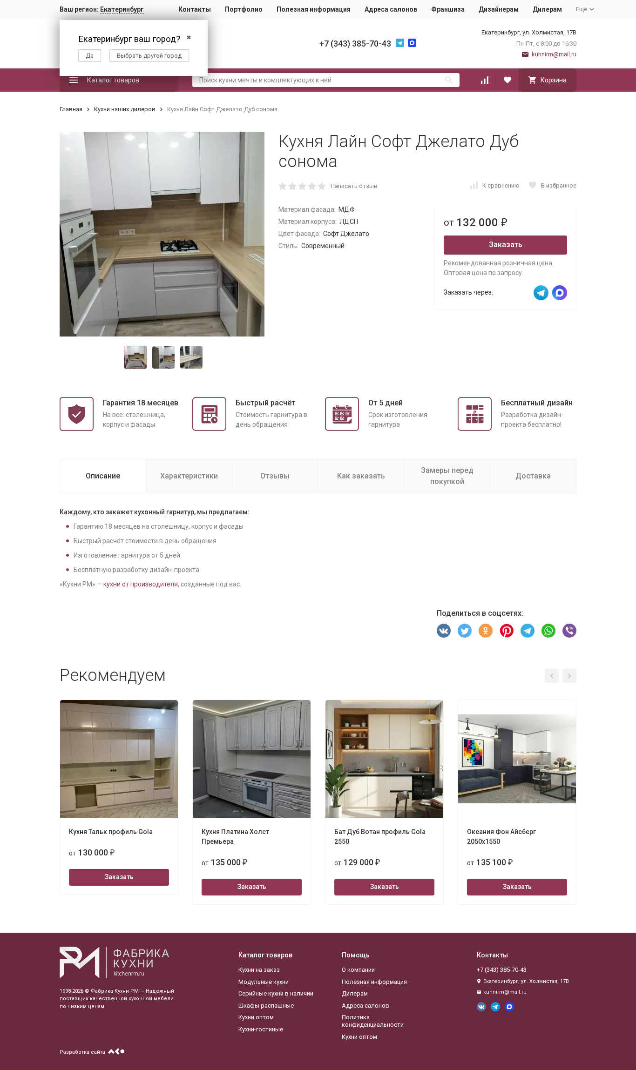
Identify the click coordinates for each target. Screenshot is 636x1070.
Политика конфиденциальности (373, 1021)
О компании (358, 969)
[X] (465, 631)
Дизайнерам (499, 9)
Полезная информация (314, 9)
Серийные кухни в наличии (275, 993)
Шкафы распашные (266, 1005)
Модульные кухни (263, 981)
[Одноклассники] (486, 631)
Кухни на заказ (259, 969)
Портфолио (244, 9)
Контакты (194, 9)
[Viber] (569, 631)
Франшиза (448, 9)
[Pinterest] (507, 631)
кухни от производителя (140, 584)
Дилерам (547, 9)
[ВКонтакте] (444, 631)
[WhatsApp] (548, 631)
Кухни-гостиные (260, 1029)
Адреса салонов (391, 9)
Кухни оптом (256, 1017)
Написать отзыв (354, 185)
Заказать (505, 244)
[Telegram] (528, 631)
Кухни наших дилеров (125, 109)
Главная (71, 109)
